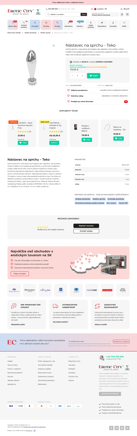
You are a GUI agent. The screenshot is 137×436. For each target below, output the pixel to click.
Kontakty (71, 373)
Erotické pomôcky (116, 199)
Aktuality (71, 365)
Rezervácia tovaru (44, 373)
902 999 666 (61, 9)
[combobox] (67, 14)
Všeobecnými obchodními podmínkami (34, 427)
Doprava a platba (44, 369)
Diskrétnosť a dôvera (46, 376)
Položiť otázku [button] (86, 231)
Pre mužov (111, 203)
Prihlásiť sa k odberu (121, 341)
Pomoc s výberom (14, 369)
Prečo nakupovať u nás (46, 361)
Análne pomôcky (31, 33)
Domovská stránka (14, 33)
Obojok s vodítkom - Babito (86, 128)
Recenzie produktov (14, 373)
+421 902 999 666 (115, 357)
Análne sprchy (45, 33)
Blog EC (127, 9)
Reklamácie (42, 384)
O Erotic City (73, 376)
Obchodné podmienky (46, 380)
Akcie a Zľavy (12, 365)
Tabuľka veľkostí (13, 380)
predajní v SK (101, 9)
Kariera (71, 380)
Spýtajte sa (11, 384)
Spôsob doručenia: (101, 14)
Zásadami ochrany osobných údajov (96, 345)
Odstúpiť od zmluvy (110, 394)
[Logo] (25, 12)
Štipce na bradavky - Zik (119, 128)
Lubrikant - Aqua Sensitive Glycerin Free (25, 125)
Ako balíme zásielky (45, 365)
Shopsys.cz (29, 430)
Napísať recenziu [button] (86, 226)
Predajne (71, 369)
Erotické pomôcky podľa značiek (89, 203)
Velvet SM (123, 203)
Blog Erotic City (74, 361)
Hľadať (84, 14)
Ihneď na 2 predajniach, (88, 67)
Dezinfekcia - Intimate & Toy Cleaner (55, 125)
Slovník (10, 376)
